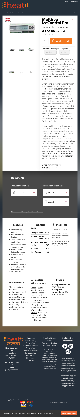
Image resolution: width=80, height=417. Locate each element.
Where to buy (30, 340)
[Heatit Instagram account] (68, 354)
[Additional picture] (31, 51)
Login (63, 52)
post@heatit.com (12, 370)
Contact (31, 360)
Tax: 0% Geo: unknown (71, 1)
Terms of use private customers (31, 349)
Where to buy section (36, 311)
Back (75, 13)
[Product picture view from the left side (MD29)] (31, 73)
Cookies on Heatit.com (30, 356)
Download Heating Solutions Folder (49, 344)
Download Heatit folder (49, 339)
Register (49, 52)
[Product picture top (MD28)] (12, 51)
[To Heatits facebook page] (65, 348)
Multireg (12, 13)
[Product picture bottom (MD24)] (21, 51)
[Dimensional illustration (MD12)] (21, 73)
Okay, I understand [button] (69, 413)
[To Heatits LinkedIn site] (70, 348)
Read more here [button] (50, 413)
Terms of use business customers (30, 344)
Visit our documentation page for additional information (27, 212)
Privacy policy (30, 353)
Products (6, 13)
